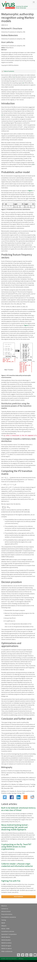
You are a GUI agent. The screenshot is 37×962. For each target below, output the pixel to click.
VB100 (3, 923)
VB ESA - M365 (5, 928)
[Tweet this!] (4, 797)
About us (4, 906)
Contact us (4, 908)
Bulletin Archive (18, 896)
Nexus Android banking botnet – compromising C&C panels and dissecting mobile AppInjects (15, 827)
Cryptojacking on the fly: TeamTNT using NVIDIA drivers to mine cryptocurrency (16, 846)
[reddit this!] (32, 797)
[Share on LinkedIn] (18, 797)
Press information (6, 914)
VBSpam (3, 926)
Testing (3, 920)
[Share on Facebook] (11, 797)
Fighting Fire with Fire (10, 880)
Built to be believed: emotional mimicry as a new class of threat (18, 808)
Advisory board (5, 911)
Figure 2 (26, 325)
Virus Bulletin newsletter (8, 917)
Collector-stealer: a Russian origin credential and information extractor (17, 864)
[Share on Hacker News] (25, 797)
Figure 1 (30, 190)
